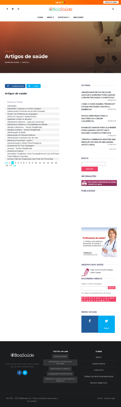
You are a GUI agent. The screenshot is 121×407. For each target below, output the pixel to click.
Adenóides (11, 106)
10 (36, 163)
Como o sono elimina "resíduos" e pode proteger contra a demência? (98, 107)
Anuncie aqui (109, 398)
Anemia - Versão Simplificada (19, 148)
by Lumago (32, 401)
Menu (49, 17)
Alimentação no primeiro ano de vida (22, 137)
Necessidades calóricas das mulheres (60, 363)
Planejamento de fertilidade (60, 374)
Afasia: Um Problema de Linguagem (22, 114)
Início (99, 357)
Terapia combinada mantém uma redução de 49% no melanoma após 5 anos (98, 142)
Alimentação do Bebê (16, 132)
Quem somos (98, 364)
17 (11, 165)
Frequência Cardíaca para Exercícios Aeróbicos (60, 380)
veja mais (112, 149)
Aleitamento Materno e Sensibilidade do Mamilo (27, 124)
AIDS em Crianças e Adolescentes (21, 116)
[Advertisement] (99, 209)
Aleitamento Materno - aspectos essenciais (25, 122)
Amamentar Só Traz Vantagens (20, 145)
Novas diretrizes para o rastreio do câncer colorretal (98, 118)
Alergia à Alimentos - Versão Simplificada (24, 127)
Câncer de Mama (60, 356)
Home (40, 17)
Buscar (89, 169)
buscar (112, 288)
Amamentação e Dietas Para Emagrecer (24, 143)
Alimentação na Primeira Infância (21, 135)
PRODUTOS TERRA (111, 2)
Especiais (63, 17)
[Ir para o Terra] (60, 2)
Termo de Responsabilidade (98, 376)
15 (56, 163)
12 (44, 163)
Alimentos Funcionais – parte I (20, 140)
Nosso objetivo (98, 383)
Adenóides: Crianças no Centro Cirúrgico (24, 108)
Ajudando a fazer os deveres (19, 119)
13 (48, 163)
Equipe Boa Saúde (12, 62)
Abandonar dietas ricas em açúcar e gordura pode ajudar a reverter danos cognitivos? (98, 95)
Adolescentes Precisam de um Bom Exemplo (26, 111)
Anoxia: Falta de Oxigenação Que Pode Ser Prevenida (30, 159)
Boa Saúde (9, 51)
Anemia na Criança (15, 151)
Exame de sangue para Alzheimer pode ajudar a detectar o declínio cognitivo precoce (98, 130)
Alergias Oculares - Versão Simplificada (23, 130)
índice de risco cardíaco (60, 369)
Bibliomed (78, 17)
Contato (99, 370)
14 (52, 163)
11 (40, 163)
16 (7, 165)
